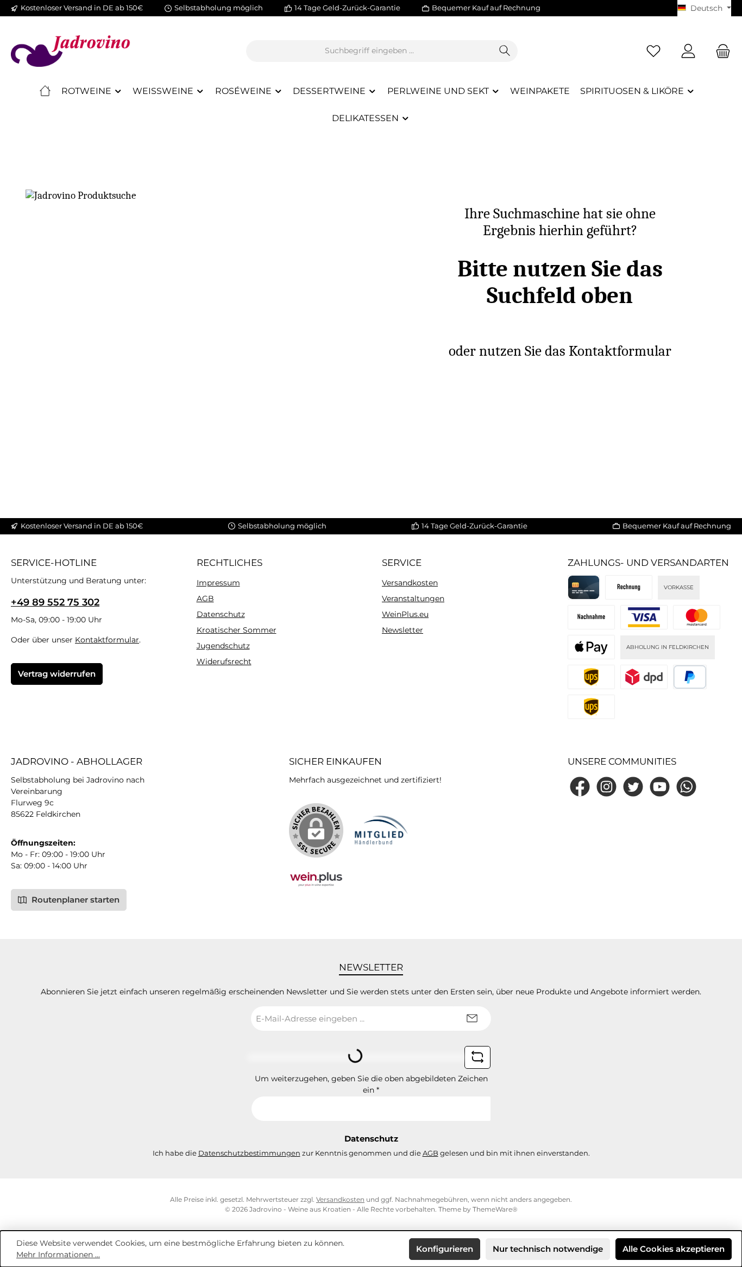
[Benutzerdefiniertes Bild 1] (644, 617)
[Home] (45, 91)
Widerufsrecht (224, 661)
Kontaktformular (107, 640)
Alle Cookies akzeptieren (673, 1249)
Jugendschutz (223, 646)
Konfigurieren (444, 1249)
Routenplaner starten (74, 899)
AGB (205, 598)
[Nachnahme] (591, 617)
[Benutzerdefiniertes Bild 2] (696, 617)
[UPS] (591, 707)
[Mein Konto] (688, 51)
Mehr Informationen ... (58, 1254)
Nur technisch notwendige (548, 1249)
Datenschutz (221, 614)
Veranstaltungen (413, 598)
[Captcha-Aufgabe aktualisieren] (477, 1057)
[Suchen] (505, 51)
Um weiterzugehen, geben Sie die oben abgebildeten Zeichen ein (371, 1084)
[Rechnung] (628, 587)
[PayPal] (690, 677)
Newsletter (402, 630)
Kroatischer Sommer (236, 630)
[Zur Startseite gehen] (70, 51)
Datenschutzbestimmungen (249, 1153)
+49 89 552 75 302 (55, 602)
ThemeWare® (495, 1209)
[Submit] (472, 1018)
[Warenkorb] (719, 51)
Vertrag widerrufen (57, 674)
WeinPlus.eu (405, 614)
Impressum (218, 583)
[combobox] (369, 51)
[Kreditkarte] (584, 587)
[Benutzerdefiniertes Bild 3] (591, 647)
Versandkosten (410, 583)
